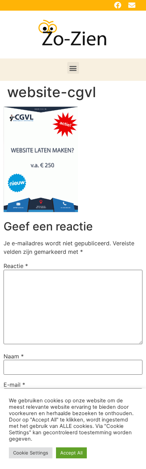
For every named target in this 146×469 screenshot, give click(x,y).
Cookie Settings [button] (30, 453)
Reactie (16, 266)
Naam (14, 356)
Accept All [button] (71, 453)
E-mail (14, 384)
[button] (73, 68)
